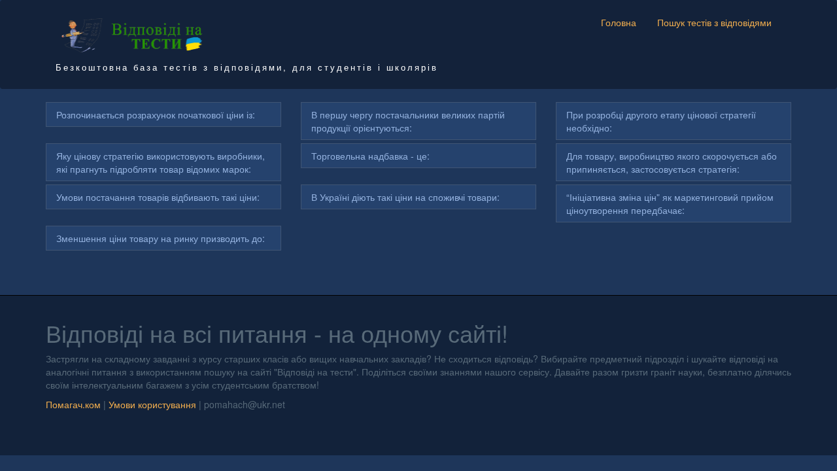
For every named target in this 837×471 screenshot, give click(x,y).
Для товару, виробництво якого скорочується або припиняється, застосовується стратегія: (671, 162)
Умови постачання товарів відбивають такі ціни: (158, 196)
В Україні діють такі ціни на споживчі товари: (405, 196)
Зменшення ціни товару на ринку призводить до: (160, 238)
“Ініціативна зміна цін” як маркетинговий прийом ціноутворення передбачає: (670, 203)
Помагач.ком (73, 404)
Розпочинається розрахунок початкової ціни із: (155, 114)
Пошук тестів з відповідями (714, 22)
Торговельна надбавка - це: (370, 155)
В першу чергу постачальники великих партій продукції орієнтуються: (408, 121)
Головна (618, 22)
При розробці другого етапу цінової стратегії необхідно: (661, 121)
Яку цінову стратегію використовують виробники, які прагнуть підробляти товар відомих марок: (160, 162)
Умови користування (152, 404)
